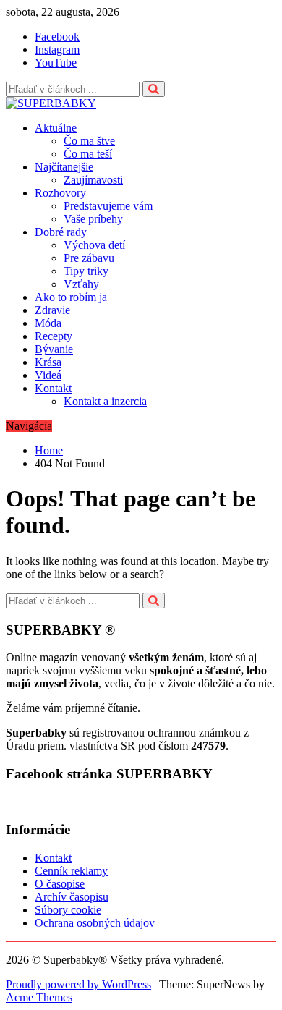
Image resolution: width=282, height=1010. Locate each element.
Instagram (57, 49)
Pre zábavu (89, 258)
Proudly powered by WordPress (78, 984)
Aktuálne (56, 128)
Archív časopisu (71, 897)
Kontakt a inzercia (105, 401)
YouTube (56, 62)
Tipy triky (86, 271)
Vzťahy (81, 284)
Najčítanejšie (64, 167)
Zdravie (52, 310)
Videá (48, 375)
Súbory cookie (68, 910)
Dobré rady (61, 232)
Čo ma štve (89, 141)
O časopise (60, 884)
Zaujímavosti (93, 180)
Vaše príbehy (93, 219)
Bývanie (54, 349)
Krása (48, 362)
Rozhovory (60, 193)
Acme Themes (39, 997)
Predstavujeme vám (108, 206)
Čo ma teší (88, 154)
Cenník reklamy (71, 871)
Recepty (53, 336)
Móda (48, 323)
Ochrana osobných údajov (95, 923)
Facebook (57, 36)
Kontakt (53, 388)
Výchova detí (94, 245)
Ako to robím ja (71, 297)
